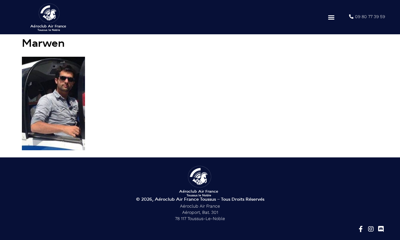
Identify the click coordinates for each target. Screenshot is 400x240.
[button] (331, 17)
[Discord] (381, 229)
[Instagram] (371, 229)
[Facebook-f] (361, 229)
